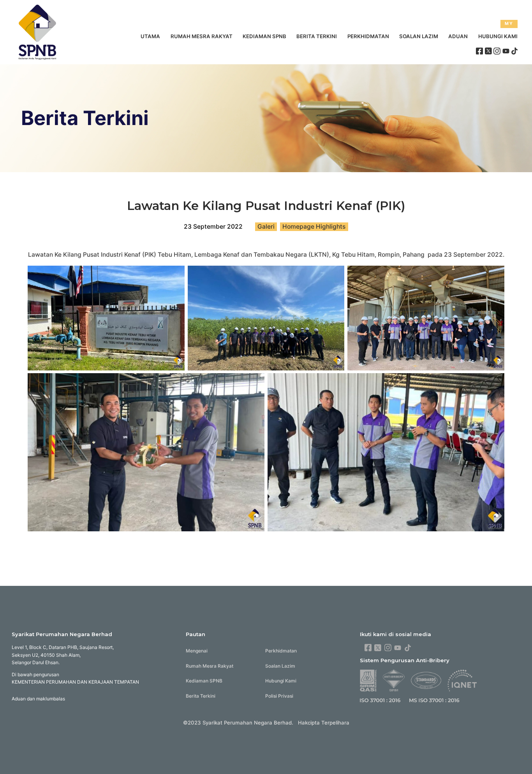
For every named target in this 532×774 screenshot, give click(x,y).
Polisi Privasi (279, 696)
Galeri (266, 226)
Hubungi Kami (498, 36)
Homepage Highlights (313, 226)
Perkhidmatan (368, 36)
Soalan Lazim (418, 36)
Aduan (458, 36)
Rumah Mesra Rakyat (202, 36)
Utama (150, 36)
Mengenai (197, 651)
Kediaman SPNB (264, 36)
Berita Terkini (316, 36)
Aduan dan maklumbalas (38, 699)
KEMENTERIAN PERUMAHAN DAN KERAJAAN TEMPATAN (75, 682)
